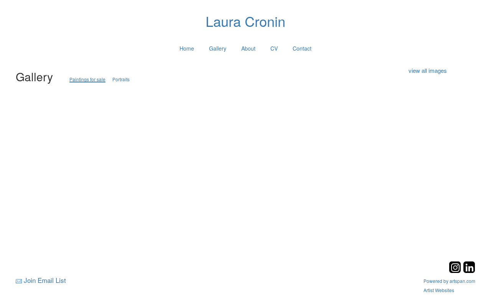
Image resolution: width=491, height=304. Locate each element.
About (248, 48)
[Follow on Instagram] (456, 271)
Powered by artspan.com (449, 281)
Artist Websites (438, 290)
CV (274, 48)
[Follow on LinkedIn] (469, 271)
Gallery (217, 48)
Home (187, 48)
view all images (428, 70)
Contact (302, 48)
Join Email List (45, 280)
